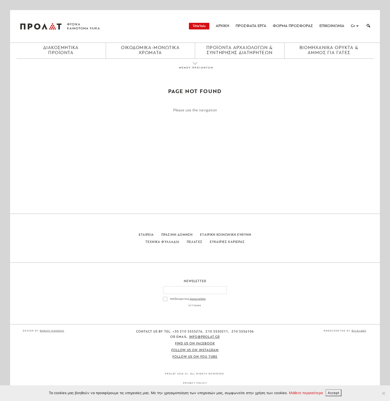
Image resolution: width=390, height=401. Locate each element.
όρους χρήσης (198, 299)
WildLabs (359, 331)
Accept (333, 393)
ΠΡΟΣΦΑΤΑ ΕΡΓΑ (251, 26)
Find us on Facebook (195, 343)
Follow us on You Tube (195, 357)
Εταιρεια (146, 235)
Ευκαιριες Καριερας (227, 242)
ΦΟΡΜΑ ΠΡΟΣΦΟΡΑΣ (293, 26)
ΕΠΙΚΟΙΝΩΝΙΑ (331, 26)
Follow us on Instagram (195, 350)
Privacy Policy (195, 383)
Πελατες (194, 242)
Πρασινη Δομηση (177, 235)
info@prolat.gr (204, 337)
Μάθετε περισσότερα (306, 393)
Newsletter (195, 281)
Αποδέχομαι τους (188, 299)
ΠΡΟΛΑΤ (41, 26)
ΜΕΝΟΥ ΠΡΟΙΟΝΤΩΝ (195, 68)
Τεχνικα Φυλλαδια (162, 242)
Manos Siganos (52, 331)
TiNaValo (199, 26)
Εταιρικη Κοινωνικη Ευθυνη (225, 235)
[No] (383, 393)
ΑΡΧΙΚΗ (222, 26)
